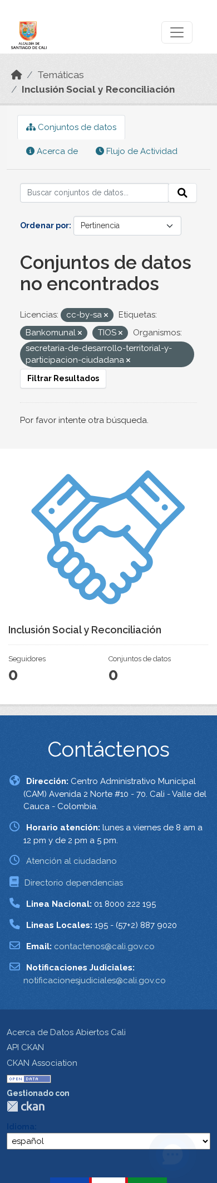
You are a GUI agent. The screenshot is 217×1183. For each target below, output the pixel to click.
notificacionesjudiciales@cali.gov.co (94, 980)
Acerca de (56, 151)
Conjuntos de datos (76, 127)
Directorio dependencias (73, 883)
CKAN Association (42, 1063)
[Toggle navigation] (177, 32)
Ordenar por (44, 225)
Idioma (20, 1126)
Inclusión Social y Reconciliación (98, 89)
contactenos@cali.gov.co (104, 946)
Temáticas (60, 74)
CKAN (26, 1106)
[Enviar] (182, 193)
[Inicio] (16, 74)
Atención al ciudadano (71, 861)
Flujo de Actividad (140, 151)
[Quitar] (106, 315)
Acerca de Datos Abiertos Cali (66, 1032)
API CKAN (25, 1047)
